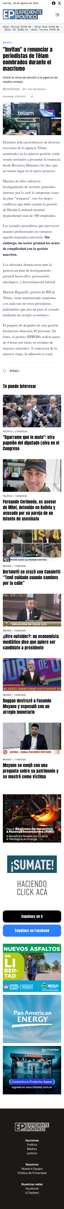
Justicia (32, 1153)
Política (8, 431)
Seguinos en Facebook (32, 930)
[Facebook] (53, 3)
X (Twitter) (32, 1193)
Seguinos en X (32, 916)
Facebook (32, 1188)
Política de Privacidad (32, 1173)
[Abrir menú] (57, 15)
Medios (7, 42)
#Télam (14, 370)
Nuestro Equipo (32, 1169)
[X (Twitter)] (59, 3)
